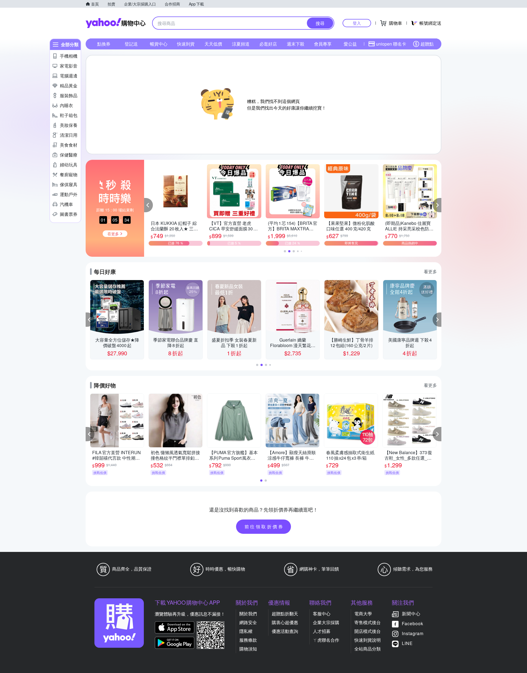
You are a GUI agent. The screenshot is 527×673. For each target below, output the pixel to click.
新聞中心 (411, 613)
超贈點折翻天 (285, 613)
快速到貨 (186, 44)
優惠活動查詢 (285, 631)
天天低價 (213, 44)
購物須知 (248, 649)
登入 (357, 23)
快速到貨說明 (367, 640)
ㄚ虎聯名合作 (326, 640)
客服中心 (321, 613)
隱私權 (246, 631)
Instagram (413, 633)
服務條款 (248, 640)
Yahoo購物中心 (115, 23)
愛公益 (350, 44)
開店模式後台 (367, 631)
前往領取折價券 (264, 526)
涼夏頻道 (241, 44)
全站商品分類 (367, 649)
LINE (407, 643)
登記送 (131, 44)
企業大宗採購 (326, 622)
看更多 (430, 271)
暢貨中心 (158, 44)
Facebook (412, 623)
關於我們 (248, 613)
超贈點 (427, 44)
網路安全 (248, 622)
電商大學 (363, 613)
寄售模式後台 (367, 622)
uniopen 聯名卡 (391, 44)
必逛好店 (268, 44)
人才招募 (321, 631)
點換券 (103, 44)
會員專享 (323, 44)
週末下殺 (295, 44)
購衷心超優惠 (285, 622)
